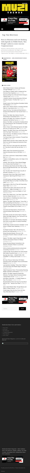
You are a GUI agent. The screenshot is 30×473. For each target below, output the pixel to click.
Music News (5, 327)
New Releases (6, 330)
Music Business (6, 333)
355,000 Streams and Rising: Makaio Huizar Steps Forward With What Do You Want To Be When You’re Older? (15, 181)
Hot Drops (5, 329)
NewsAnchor (21, 467)
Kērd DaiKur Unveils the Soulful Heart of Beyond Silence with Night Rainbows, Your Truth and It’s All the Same (15, 216)
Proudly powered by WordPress (7, 467)
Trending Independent (8, 332)
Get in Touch (5, 335)
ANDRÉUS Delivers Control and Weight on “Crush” (14, 191)
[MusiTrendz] (15, 8)
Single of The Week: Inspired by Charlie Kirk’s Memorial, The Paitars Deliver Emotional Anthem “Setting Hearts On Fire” (14, 275)
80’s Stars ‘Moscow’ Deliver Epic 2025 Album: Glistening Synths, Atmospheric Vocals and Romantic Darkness (15, 261)
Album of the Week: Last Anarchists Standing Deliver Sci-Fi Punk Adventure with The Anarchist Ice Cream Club (15, 123)
